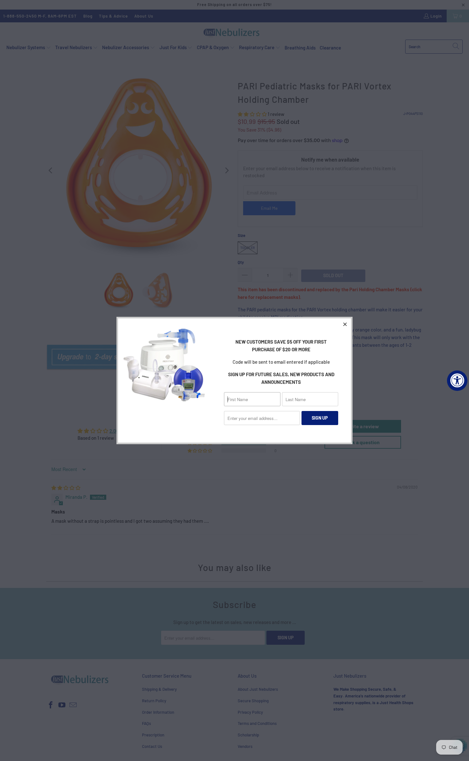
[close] (345, 324)
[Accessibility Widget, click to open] (457, 380)
